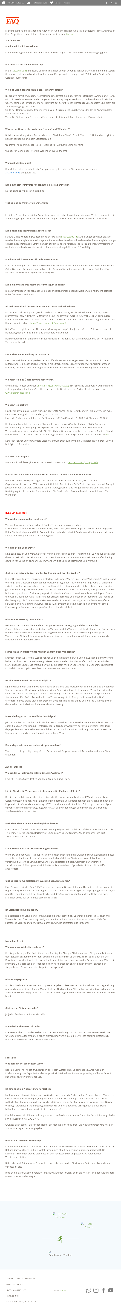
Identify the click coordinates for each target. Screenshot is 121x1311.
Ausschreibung (19, 70)
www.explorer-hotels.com (17, 392)
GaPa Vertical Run (14, 1284)
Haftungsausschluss (16, 1290)
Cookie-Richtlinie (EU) (16, 1301)
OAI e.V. (63, 1290)
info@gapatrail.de (69, 236)
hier (107, 434)
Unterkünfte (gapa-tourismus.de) (53, 385)
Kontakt (70, 34)
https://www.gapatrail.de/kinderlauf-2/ (48, 322)
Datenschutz (12, 1296)
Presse (20, 1278)
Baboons (32, 1301)
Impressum (30, 1278)
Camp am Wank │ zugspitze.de (83, 462)
